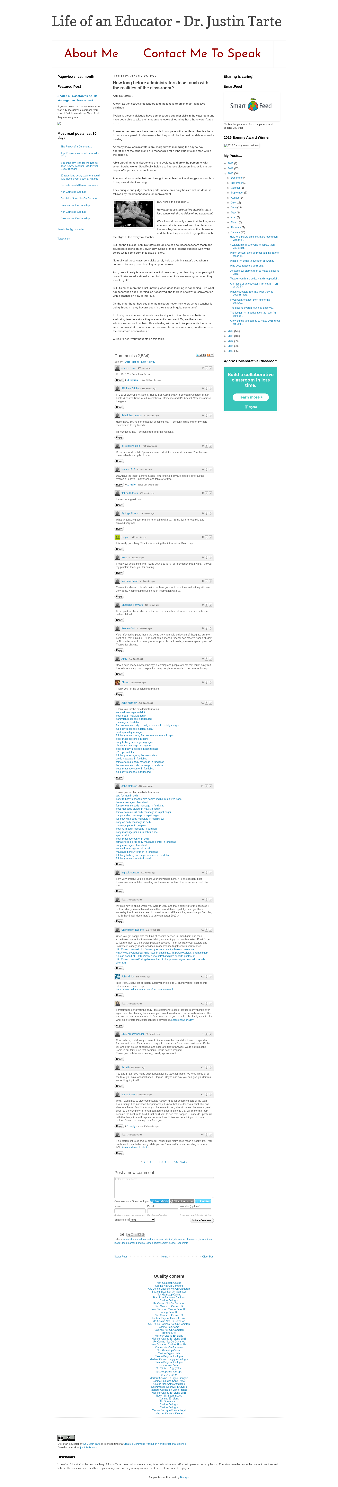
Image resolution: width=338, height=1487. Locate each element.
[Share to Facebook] (139, 1235)
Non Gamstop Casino (169, 1282)
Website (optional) (190, 1206)
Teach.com (64, 238)
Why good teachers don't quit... (247, 265)
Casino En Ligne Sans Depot (169, 1380)
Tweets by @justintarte (71, 229)
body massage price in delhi (132, 738)
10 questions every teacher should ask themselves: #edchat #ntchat (80, 177)
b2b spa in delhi (125, 752)
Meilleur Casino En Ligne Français (169, 1378)
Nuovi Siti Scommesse (169, 1395)
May (234, 212)
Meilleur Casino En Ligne (169, 1335)
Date (127, 361)
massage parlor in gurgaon (131, 825)
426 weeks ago (147, 513)
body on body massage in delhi (133, 822)
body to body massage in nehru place (137, 748)
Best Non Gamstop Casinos (169, 1297)
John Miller (127, 976)
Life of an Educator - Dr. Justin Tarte (167, 20)
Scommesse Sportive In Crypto (169, 1386)
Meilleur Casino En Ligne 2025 (169, 1338)
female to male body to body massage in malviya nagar (147, 725)
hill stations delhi (130, 445)
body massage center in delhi (132, 838)
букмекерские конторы (169, 1371)
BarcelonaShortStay (182, 1019)
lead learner (128, 1243)
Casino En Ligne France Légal (169, 1410)
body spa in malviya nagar (131, 715)
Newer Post (120, 1256)
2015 (231, 173)
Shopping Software (132, 604)
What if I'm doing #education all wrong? (252, 260)
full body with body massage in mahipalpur (140, 818)
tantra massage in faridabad (131, 802)
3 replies (132, 380)
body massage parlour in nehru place (137, 832)
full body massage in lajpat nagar (134, 728)
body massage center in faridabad (135, 768)
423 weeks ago (139, 537)
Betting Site (169, 1332)
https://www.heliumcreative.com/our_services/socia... (146, 989)
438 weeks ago (145, 368)
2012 (231, 341)
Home (164, 1256)
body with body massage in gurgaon (136, 828)
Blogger (184, 1477)
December (237, 177)
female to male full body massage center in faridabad (146, 841)
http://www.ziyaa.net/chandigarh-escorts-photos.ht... (167, 956)
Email (150, 1206)
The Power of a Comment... (76, 146)
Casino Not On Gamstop (169, 1285)
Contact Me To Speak (202, 54)
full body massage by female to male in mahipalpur (145, 735)
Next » (183, 1162)
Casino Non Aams (169, 1326)
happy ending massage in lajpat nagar (137, 815)
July (233, 202)
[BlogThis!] (132, 1235)
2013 (231, 336)
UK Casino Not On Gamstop (169, 1303)
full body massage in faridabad (133, 771)
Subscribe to (121, 1219)
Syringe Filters (129, 513)
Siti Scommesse (169, 1401)
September (237, 192)
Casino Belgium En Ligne (169, 1356)
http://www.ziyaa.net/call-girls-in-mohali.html (141, 959)
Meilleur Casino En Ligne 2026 (169, 1392)
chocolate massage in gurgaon (133, 745)
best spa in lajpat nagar (129, 732)
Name (117, 1206)
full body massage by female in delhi (136, 755)
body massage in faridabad (131, 845)
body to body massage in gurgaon (135, 742)
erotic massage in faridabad (131, 758)
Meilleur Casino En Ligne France (169, 1389)
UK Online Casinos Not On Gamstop (169, 1288)
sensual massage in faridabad (133, 848)
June (234, 207)
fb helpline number (131, 415)
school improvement (157, 1243)
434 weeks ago (149, 446)
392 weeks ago (148, 872)
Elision (125, 682)
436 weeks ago (149, 388)
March (235, 222)
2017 (231, 163)
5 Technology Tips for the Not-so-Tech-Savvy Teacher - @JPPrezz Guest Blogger (80, 165)
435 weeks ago (151, 415)
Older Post (208, 1256)
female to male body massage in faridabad (140, 761)
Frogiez (125, 537)
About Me (91, 54)
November (237, 182)
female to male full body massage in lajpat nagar (143, 812)
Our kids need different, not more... (80, 185)
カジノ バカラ (169, 1374)
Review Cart (128, 628)
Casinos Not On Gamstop (75, 205)
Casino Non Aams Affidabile (169, 1383)
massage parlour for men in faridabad (137, 851)
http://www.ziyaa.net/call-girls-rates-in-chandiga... (144, 952)
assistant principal (163, 1239)
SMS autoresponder (132, 1033)
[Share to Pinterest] (143, 1235)
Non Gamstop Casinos (73, 191)
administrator (146, 1239)
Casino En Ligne (169, 1300)
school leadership (178, 1243)
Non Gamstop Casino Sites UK (169, 1309)
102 (176, 1162)
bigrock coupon (130, 872)
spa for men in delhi (127, 795)
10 (168, 1162)
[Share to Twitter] (136, 1235)
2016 (231, 168)
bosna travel (128, 1094)
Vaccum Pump (129, 581)
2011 (231, 346)
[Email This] (128, 1235)
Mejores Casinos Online (169, 1413)
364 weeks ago (153, 1034)
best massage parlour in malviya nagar (138, 808)
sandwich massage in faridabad (134, 718)
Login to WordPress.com (182, 1201)
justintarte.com (88, 1447)
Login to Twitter (203, 1201)
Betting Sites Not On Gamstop (169, 1291)
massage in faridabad (128, 722)
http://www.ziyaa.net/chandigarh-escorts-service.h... (169, 949)
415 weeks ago (136, 557)
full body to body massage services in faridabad (143, 855)
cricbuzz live (128, 368)
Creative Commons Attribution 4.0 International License (154, 1443)
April (234, 217)
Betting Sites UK (169, 1312)
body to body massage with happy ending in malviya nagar (149, 798)
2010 (231, 351)
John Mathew (129, 702)
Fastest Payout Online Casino (169, 1318)
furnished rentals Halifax (136, 1147)
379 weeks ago (153, 930)
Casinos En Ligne (169, 1398)
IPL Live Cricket (130, 388)
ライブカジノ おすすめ (169, 1368)
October (236, 187)
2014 (231, 331)
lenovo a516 (128, 469)
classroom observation (186, 1239)
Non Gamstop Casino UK (169, 1306)
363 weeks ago (144, 1094)
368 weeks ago (134, 1003)
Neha (124, 557)
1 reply (131, 484)
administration (130, 1239)
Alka (124, 658)
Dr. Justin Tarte (92, 1443)
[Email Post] (121, 1234)
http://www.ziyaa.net (127, 949)
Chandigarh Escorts (132, 929)
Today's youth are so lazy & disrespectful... (254, 278)
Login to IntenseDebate (159, 1201)
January (236, 232)
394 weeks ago (145, 703)
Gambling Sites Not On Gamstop (79, 198)
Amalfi (125, 1067)
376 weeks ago (143, 976)
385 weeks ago (134, 900)
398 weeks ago (138, 682)
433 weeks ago (144, 469)
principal (140, 1243)
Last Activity (148, 361)
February (236, 227)
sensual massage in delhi (130, 712)
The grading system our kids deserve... (252, 307)
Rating (135, 361)
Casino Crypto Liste (169, 1353)
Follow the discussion (210, 355)
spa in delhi (122, 835)
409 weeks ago (136, 659)
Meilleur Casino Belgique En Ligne (169, 1359)
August (235, 197)
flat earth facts (129, 493)
